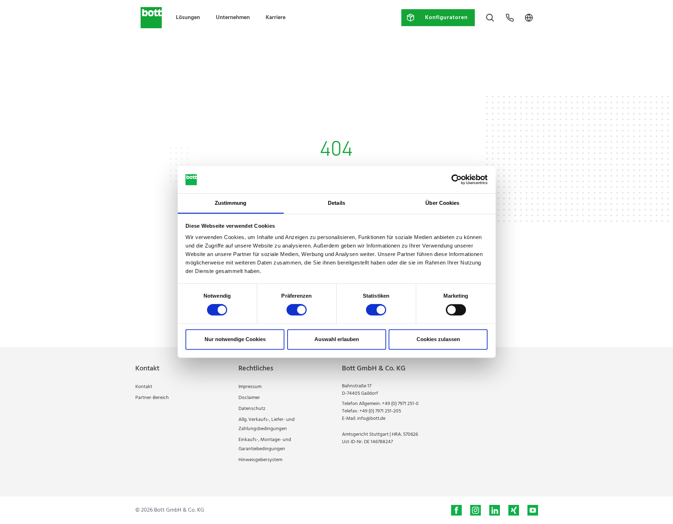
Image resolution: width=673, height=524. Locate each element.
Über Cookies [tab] (442, 203)
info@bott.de (371, 418)
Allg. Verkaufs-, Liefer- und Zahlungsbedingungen (266, 424)
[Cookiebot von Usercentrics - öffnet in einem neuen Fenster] (457, 179)
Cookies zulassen (438, 339)
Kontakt (143, 387)
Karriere (275, 17)
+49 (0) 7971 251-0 (400, 403)
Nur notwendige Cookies (235, 339)
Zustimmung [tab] (230, 203)
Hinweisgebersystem (260, 460)
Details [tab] (336, 203)
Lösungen (188, 17)
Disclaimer (249, 398)
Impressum (249, 387)
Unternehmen (233, 17)
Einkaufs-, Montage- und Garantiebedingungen (264, 444)
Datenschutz (251, 409)
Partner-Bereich (152, 398)
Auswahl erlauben (336, 339)
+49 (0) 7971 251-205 (380, 411)
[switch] (297, 310)
